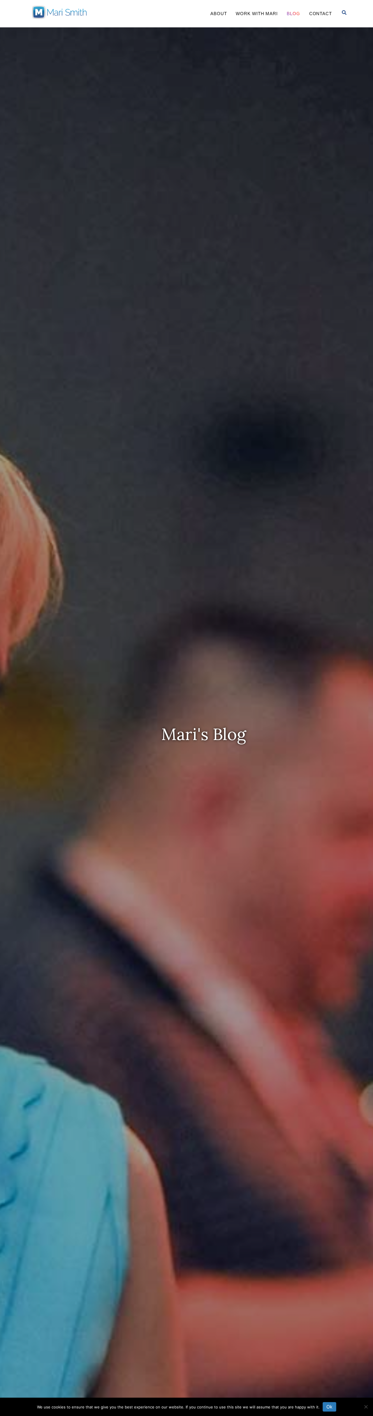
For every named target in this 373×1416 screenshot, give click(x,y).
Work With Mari (257, 13)
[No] (366, 1407)
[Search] (344, 12)
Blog (293, 13)
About (218, 13)
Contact (320, 13)
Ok (329, 1407)
